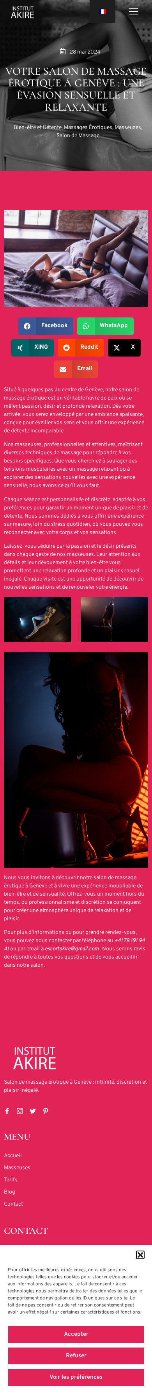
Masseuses (128, 127)
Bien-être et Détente (38, 127)
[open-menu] (133, 12)
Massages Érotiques (88, 127)
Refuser (76, 1356)
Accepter (76, 1334)
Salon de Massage (78, 136)
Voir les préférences (76, 1377)
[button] (140, 1255)
